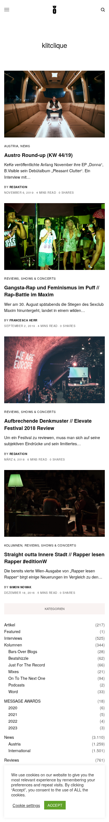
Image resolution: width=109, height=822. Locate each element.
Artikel (9, 625)
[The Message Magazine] (54, 10)
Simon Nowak (21, 587)
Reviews (11, 278)
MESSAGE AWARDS (22, 701)
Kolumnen (13, 545)
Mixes (13, 671)
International (19, 750)
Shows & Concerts (38, 278)
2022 (12, 721)
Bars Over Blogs (22, 651)
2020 (12, 708)
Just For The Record (26, 665)
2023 (12, 728)
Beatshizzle (18, 658)
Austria (11, 146)
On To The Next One (26, 678)
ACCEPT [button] (55, 805)
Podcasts (16, 685)
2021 (12, 714)
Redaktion (18, 187)
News (25, 146)
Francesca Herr (23, 320)
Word (13, 691)
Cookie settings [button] (26, 805)
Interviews (13, 638)
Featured (12, 631)
